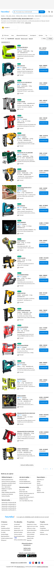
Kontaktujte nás (27, 545)
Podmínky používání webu (42, 566)
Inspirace (42, 532)
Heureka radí (17, 528)
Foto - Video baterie (6, 487)
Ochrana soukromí (18, 534)
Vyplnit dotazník (27, 550)
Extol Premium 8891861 (22, 327)
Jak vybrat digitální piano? (24, 481)
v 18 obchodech (42, 224)
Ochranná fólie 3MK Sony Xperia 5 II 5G (27, 497)
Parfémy (38, 481)
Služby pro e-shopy (31, 528)
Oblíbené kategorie (7, 477)
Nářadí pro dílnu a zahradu (21, 16)
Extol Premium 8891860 (22, 345)
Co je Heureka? (4, 524)
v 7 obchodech (42, 242)
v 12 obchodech (42, 190)
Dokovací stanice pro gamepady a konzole (9, 481)
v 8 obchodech (42, 172)
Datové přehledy (30, 534)
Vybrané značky (6, 500)
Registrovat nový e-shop (32, 526)
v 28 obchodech (42, 67)
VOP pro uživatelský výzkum (20, 540)
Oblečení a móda (40, 492)
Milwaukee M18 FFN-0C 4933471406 (25, 431)
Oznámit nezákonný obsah (7, 538)
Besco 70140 (22, 490)
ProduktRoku (43, 528)
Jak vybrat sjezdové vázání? (25, 483)
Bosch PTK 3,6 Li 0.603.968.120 (24, 82)
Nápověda (29, 540)
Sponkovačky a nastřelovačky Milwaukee (9, 502)
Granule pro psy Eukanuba (7, 494)
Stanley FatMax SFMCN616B (23, 310)
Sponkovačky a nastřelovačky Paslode (9, 504)
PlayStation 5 (40, 485)
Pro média (3, 532)
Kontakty (3, 526)
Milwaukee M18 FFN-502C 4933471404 (26, 413)
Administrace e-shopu (32, 524)
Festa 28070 (20, 117)
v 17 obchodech (42, 137)
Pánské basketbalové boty (7, 479)
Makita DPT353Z (21, 363)
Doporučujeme (41, 477)
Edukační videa (30, 538)
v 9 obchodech (42, 294)
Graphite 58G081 (21, 101)
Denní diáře (4, 490)
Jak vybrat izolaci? (23, 479)
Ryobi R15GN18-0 (21, 241)
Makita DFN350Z (21, 205)
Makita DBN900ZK (21, 222)
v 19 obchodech (42, 364)
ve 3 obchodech (42, 155)
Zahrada (38, 489)
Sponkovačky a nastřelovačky (48, 16)
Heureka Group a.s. (21, 566)
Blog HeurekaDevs (5, 536)
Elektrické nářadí (38, 16)
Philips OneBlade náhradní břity (8, 492)
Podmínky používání (5, 528)
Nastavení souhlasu (18, 532)
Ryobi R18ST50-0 (21, 379)
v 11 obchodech (42, 416)
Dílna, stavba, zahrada (10, 16)
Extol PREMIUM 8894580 (22, 275)
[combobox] (26, 11)
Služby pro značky (31, 532)
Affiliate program (30, 536)
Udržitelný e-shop (44, 534)
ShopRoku (42, 526)
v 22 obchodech (42, 119)
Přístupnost (3, 540)
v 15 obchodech (42, 84)
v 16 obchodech (42, 433)
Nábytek (39, 490)
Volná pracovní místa (5, 530)
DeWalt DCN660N (21, 135)
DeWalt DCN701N (21, 293)
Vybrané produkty (24, 487)
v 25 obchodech (42, 347)
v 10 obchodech (42, 102)
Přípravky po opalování (6, 485)
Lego (38, 487)
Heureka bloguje (4, 534)
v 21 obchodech (42, 49)
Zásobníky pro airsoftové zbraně (9, 483)
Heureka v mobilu (18, 526)
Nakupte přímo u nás (18, 530)
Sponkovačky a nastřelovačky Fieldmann (9, 506)
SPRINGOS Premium (23, 499)
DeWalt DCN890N (21, 258)
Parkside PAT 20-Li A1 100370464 (25, 152)
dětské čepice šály (23, 491)
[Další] (52, 469)
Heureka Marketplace (31, 530)
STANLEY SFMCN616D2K (22, 449)
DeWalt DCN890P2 (21, 396)
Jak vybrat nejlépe (24, 477)
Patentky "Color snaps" (24, 495)
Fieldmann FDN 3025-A (22, 47)
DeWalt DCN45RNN (21, 171)
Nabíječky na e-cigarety (7, 489)
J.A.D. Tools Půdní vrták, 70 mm (26, 501)
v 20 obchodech (42, 277)
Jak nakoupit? (17, 524)
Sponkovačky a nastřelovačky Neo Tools (9, 508)
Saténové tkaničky (6, 496)
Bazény (38, 483)
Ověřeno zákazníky (44, 524)
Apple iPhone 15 (40, 479)
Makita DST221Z (21, 65)
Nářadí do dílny (31, 16)
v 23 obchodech (42, 207)
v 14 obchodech (42, 259)
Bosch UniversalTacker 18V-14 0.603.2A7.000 (24, 188)
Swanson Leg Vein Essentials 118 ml (27, 493)
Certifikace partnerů (44, 530)
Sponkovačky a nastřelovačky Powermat (9, 510)
